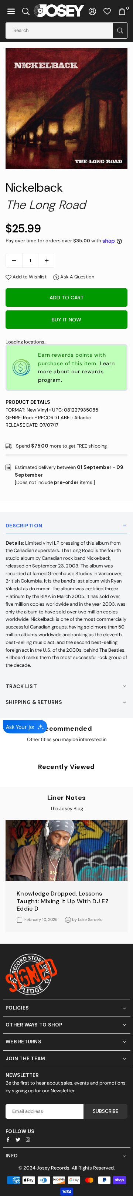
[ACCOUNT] (92, 11)
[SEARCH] (25, 11)
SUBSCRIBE (105, 1111)
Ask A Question (76, 277)
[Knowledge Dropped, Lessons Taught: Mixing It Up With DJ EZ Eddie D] (66, 850)
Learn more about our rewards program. (76, 372)
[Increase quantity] (46, 260)
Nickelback (44, 186)
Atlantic (82, 417)
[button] (11, 11)
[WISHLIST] (107, 11)
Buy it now (66, 319)
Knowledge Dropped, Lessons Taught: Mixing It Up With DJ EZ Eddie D (63, 901)
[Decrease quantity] (14, 260)
